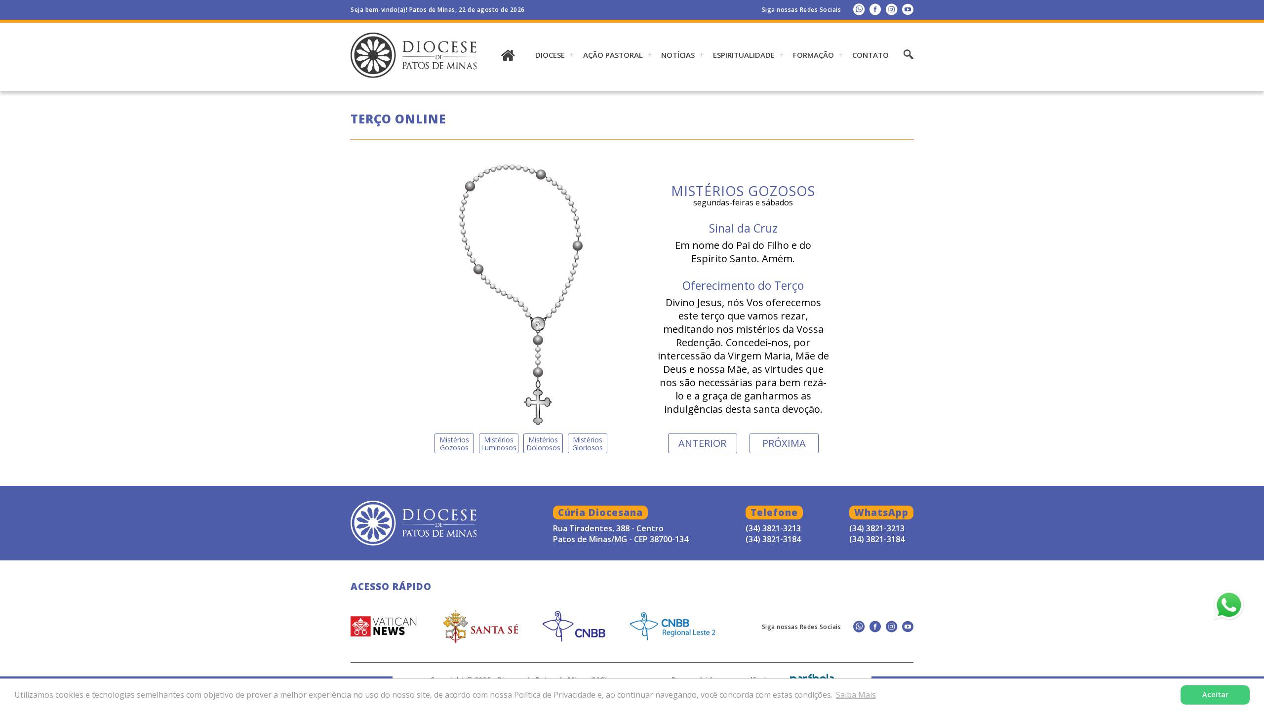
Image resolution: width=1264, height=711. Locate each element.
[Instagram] (891, 9)
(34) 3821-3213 (877, 528)
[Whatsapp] (859, 9)
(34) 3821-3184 (877, 539)
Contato (870, 55)
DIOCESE (550, 55)
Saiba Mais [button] (856, 694)
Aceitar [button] (1215, 694)
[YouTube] (907, 9)
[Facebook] (875, 9)
